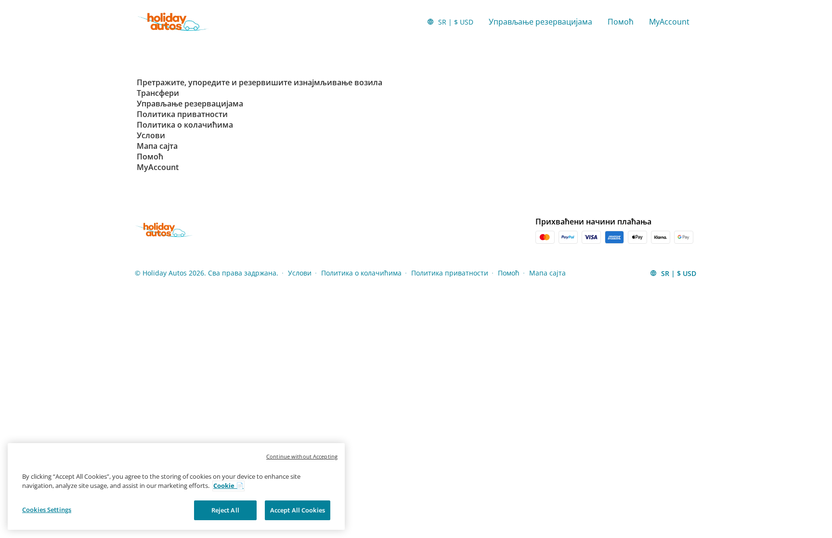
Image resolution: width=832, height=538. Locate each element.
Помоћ (621, 21)
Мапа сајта (547, 272)
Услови (300, 272)
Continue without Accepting (302, 456)
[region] (176, 486)
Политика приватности (449, 272)
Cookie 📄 (228, 486)
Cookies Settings (46, 509)
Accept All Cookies (297, 510)
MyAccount (669, 21)
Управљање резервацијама (540, 21)
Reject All (225, 510)
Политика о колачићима (361, 272)
